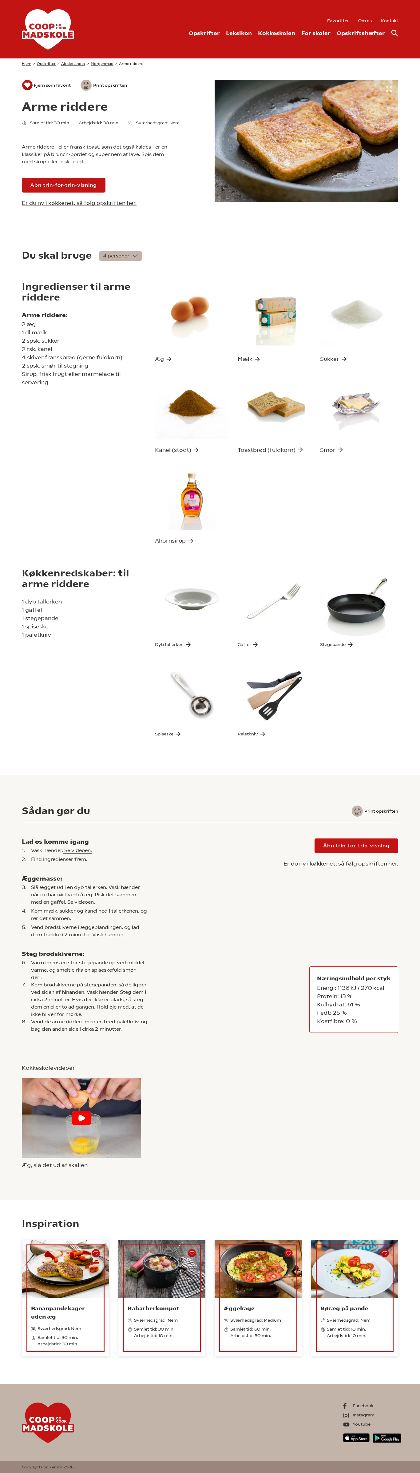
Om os (365, 20)
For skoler (316, 33)
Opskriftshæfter (361, 33)
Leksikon (239, 33)
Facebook (363, 1405)
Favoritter (338, 20)
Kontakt (389, 20)
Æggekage (239, 1308)
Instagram (363, 1414)
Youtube (361, 1424)
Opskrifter (204, 33)
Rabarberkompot (153, 1308)
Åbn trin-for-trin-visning (63, 185)
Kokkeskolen (276, 33)
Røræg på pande (344, 1308)
